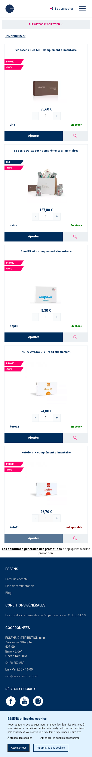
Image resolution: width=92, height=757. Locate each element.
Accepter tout (18, 747)
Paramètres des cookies (51, 747)
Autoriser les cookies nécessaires (60, 737)
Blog (8, 593)
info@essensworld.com (21, 676)
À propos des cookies (19, 737)
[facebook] (11, 701)
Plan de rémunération (19, 586)
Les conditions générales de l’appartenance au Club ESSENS (45, 615)
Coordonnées (17, 628)
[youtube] (25, 701)
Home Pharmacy (15, 36)
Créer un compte (16, 579)
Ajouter (33, 136)
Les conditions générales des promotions (32, 549)
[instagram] (38, 701)
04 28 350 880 (14, 663)
